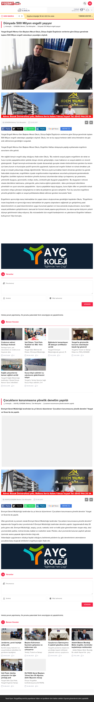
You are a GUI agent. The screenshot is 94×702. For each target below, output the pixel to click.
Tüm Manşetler (31, 26)
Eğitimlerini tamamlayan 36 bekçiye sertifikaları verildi (58, 344)
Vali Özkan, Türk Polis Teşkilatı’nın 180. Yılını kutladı (34, 344)
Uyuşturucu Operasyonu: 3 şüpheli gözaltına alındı (58, 644)
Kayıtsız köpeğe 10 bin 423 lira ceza (40, 16)
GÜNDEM (17, 26)
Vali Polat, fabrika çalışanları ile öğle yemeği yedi (8, 675)
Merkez (22, 26)
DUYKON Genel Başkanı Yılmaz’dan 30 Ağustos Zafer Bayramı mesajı (34, 675)
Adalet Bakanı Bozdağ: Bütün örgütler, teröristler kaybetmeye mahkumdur (82, 645)
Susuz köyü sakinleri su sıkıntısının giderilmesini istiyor (34, 375)
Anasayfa (8, 26)
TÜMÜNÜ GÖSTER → (86, 16)
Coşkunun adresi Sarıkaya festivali (8, 343)
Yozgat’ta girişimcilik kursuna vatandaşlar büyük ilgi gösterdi (80, 344)
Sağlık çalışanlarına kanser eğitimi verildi (9, 374)
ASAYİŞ (16, 403)
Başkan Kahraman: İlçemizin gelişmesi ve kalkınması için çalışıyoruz (34, 646)
